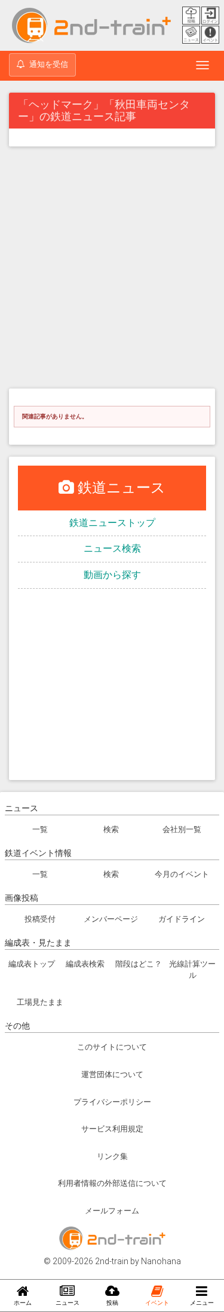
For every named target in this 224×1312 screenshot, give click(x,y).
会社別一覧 (181, 829)
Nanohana (161, 1261)
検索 (111, 829)
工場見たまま (40, 1002)
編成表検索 (85, 963)
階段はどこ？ (138, 963)
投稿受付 (40, 919)
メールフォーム (112, 1210)
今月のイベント (182, 874)
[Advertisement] (112, 270)
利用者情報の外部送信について (112, 1183)
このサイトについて (112, 1046)
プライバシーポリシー (112, 1101)
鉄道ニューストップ (112, 522)
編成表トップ (31, 963)
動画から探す (112, 574)
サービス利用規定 (112, 1128)
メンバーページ (111, 919)
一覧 (40, 829)
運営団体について (112, 1074)
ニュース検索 (112, 548)
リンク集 (112, 1156)
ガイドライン (181, 919)
